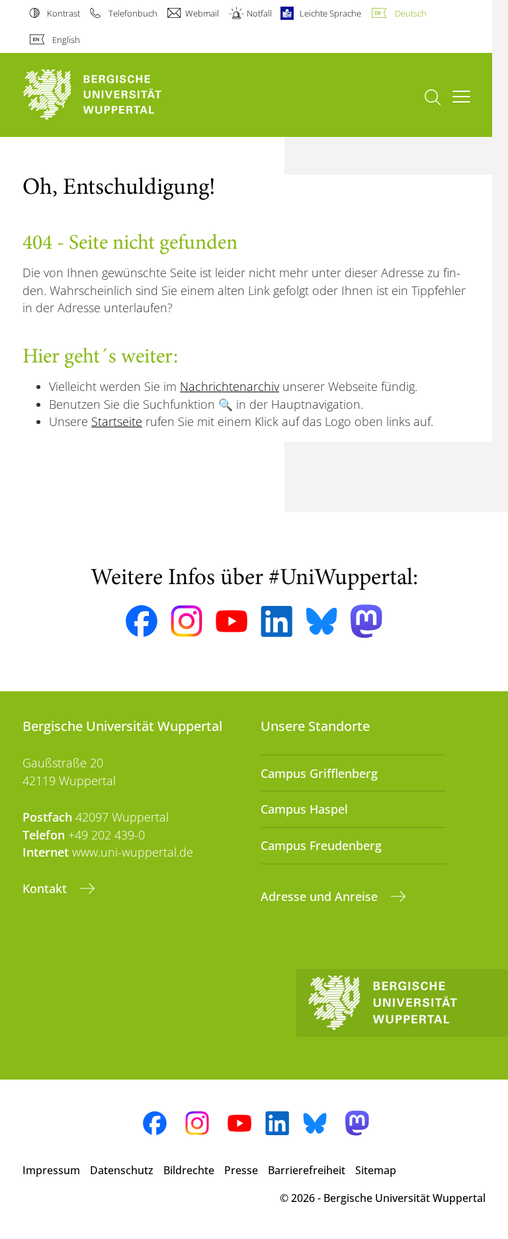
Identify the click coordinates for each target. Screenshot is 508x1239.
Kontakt (46, 888)
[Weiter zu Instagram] (186, 621)
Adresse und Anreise (321, 896)
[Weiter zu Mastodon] (366, 621)
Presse (241, 1170)
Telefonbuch (132, 13)
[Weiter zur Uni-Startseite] (115, 95)
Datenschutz (121, 1170)
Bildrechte (188, 1170)
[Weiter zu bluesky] (321, 621)
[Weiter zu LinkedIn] (276, 621)
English (66, 40)
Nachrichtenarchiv (229, 386)
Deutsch (410, 13)
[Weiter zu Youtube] (231, 621)
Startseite (116, 421)
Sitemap (375, 1170)
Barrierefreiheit (306, 1170)
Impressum (51, 1170)
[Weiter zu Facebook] (141, 621)
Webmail (202, 13)
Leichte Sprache (330, 13)
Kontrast (63, 13)
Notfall (259, 13)
